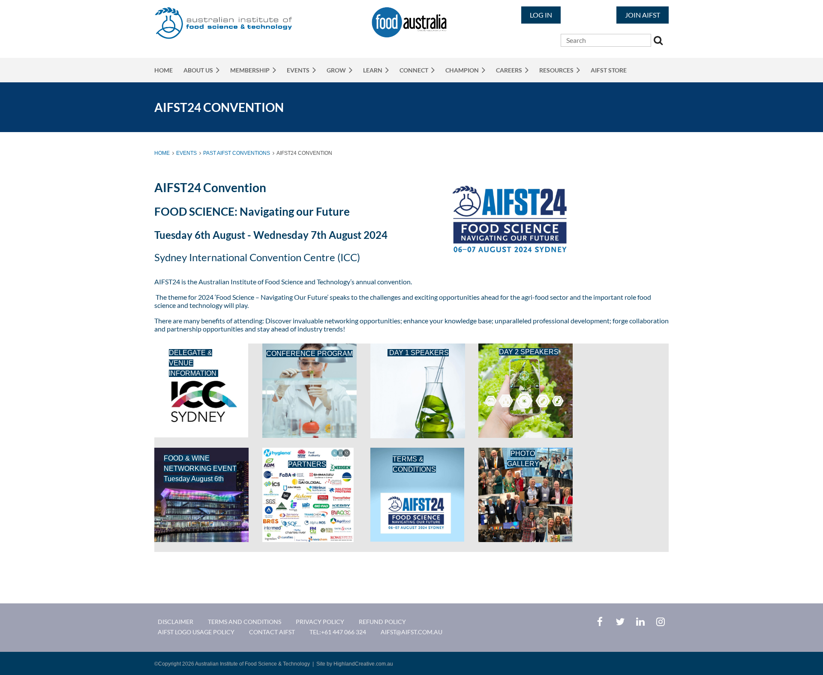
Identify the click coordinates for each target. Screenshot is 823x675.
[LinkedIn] (640, 622)
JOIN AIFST (642, 15)
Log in (541, 15)
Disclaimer (175, 621)
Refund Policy (382, 621)
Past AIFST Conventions (236, 153)
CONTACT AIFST (272, 632)
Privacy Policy (320, 621)
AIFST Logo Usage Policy (196, 632)
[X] (620, 622)
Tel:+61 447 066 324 (337, 632)
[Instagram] (660, 622)
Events (186, 153)
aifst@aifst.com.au (411, 632)
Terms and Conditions (244, 621)
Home (162, 153)
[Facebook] (600, 622)
